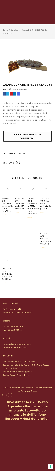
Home (5, 30)
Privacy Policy (23, 375)
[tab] (11, 162)
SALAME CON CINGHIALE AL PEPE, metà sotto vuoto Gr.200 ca (33, 206)
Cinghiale (15, 30)
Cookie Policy (9, 375)
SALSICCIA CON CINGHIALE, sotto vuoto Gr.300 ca (7, 274)
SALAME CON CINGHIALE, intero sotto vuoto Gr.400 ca (7, 204)
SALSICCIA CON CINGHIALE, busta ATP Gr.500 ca (19, 203)
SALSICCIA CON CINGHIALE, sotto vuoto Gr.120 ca (46, 238)
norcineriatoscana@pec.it (19, 371)
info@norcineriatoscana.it (15, 347)
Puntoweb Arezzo (29, 391)
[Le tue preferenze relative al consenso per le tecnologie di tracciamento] (50, 466)
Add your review (20, 89)
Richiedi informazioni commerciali (27, 136)
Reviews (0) (11, 162)
